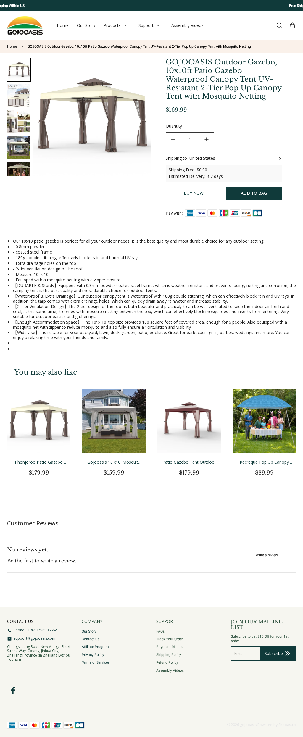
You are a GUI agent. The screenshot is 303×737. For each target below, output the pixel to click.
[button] (19, 96)
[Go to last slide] (19, 67)
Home (12, 46)
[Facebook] (13, 690)
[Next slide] (19, 167)
